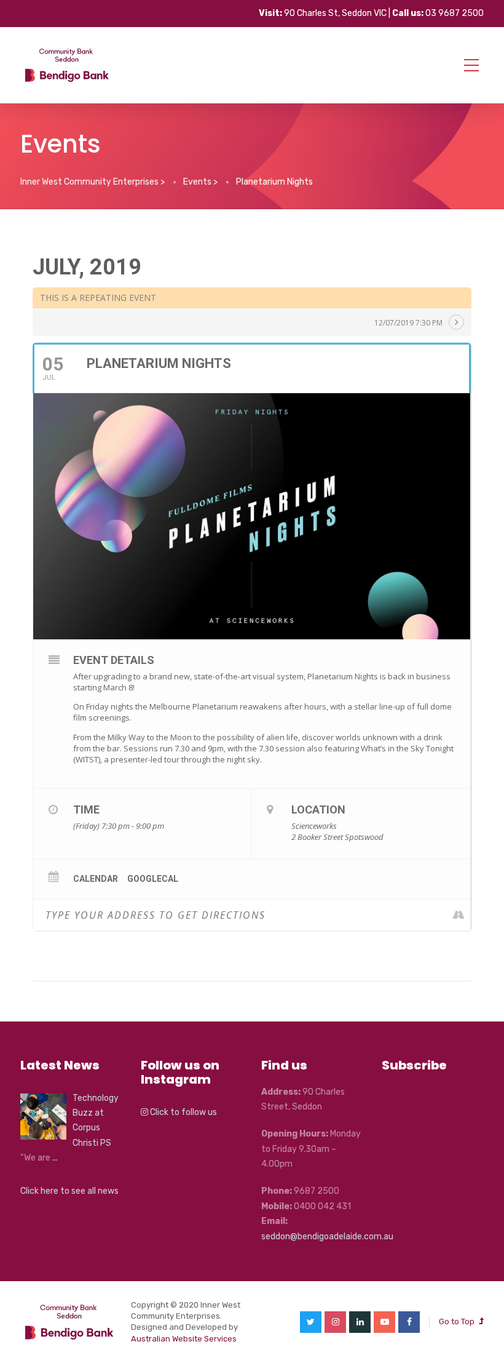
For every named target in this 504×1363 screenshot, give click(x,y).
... (55, 1158)
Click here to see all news (69, 1191)
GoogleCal (152, 879)
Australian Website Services (184, 1338)
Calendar (95, 879)
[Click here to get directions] (460, 915)
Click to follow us (182, 1112)
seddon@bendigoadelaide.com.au (327, 1236)
